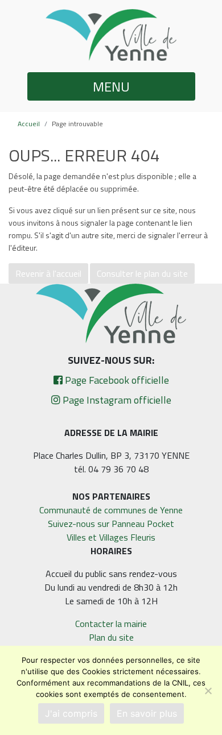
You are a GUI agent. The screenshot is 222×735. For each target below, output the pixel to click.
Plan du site (111, 637)
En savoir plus (147, 713)
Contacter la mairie (111, 623)
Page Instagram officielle (115, 400)
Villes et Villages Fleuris (111, 537)
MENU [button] (111, 86)
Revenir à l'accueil (48, 273)
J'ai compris (71, 713)
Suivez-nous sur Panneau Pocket (111, 523)
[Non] (207, 690)
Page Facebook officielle (116, 380)
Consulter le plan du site (142, 273)
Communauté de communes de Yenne (111, 510)
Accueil (29, 123)
